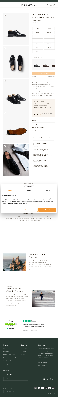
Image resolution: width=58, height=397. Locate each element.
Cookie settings (51, 390)
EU (36, 25)
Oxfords (5, 11)
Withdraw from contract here (11, 357)
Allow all (47, 209)
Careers (23, 354)
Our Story (23, 351)
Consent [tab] (10, 190)
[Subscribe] (26, 379)
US (39, 25)
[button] (4, 4)
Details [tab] (29, 190)
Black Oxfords (11, 11)
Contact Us (6, 367)
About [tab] (48, 190)
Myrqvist (53, 393)
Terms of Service (25, 357)
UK (33, 25)
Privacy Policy (24, 361)
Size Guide (6, 351)
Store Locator (24, 348)
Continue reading (10, 308)
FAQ (4, 348)
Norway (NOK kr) (8, 391)
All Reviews (6, 370)
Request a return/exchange (10, 354)
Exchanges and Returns (9, 364)
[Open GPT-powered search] (47, 4)
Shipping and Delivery (8, 361)
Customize (28, 209)
